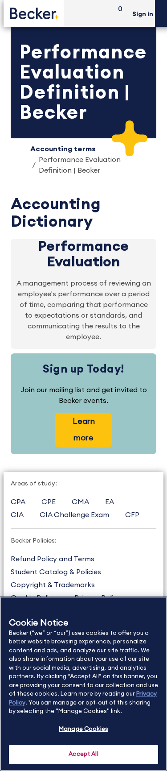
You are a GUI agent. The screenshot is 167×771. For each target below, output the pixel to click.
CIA (17, 514)
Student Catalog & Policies (56, 572)
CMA (80, 502)
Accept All (83, 754)
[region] (83, 684)
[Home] (34, 13)
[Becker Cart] (117, 13)
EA (109, 502)
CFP (132, 514)
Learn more (84, 429)
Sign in (142, 14)
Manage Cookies (83, 729)
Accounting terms (63, 149)
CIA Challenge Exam (74, 514)
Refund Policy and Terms (52, 559)
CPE (48, 502)
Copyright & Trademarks (53, 585)
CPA (18, 502)
